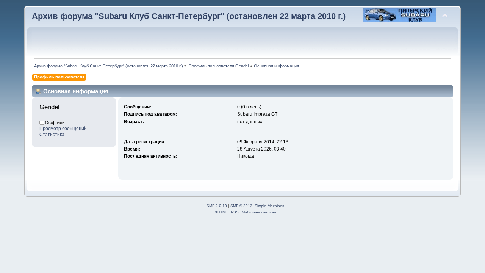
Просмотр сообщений (63, 128)
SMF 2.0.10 (217, 206)
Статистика (51, 134)
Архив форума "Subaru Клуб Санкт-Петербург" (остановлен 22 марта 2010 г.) (189, 16)
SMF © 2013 (241, 206)
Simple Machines (269, 206)
